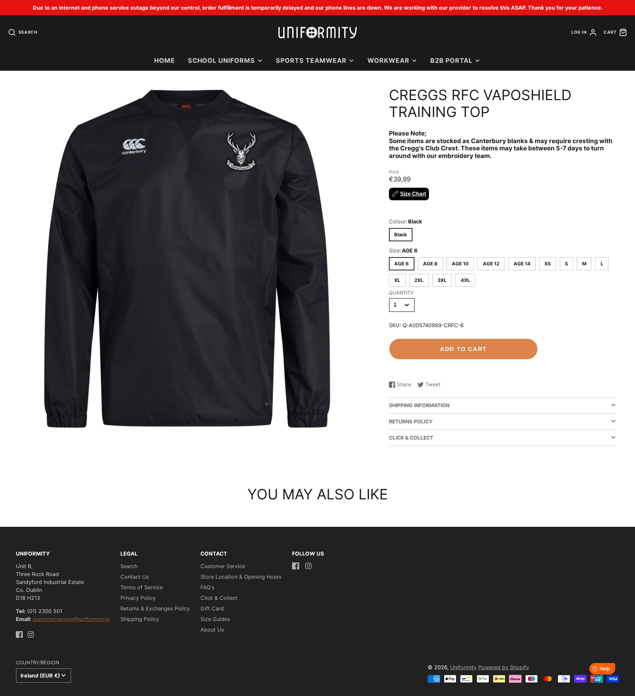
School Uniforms (221, 60)
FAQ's (207, 587)
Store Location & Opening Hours (240, 576)
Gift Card (212, 608)
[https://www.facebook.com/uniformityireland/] (19, 634)
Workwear (388, 60)
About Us (212, 629)
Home (164, 60)
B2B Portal (451, 60)
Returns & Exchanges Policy (155, 608)
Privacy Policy (138, 598)
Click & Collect (218, 598)
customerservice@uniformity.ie (71, 619)
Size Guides (215, 619)
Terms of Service (141, 587)
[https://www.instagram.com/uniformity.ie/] (30, 634)
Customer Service (222, 566)
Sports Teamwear (311, 60)
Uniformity (463, 667)
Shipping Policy (139, 619)
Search (129, 566)
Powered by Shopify (503, 667)
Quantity (401, 292)
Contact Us (134, 576)
